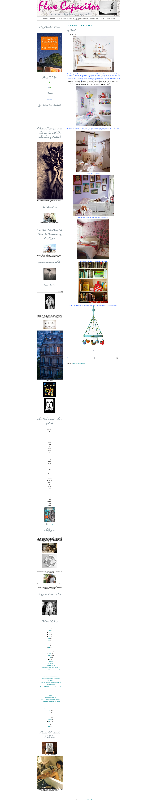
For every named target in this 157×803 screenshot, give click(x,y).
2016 (50, 634)
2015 (50, 636)
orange (99, 34)
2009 (49, 724)
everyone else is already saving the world (50, 676)
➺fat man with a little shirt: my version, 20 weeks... (51, 688)
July (50, 659)
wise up (50, 695)
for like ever (51, 661)
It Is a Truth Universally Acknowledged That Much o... (50, 699)
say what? (51, 705)
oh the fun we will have (51, 693)
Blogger (73, 799)
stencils (109, 34)
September (50, 655)
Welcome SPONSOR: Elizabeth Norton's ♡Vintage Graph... (51, 686)
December (50, 648)
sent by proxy (50, 663)
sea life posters (104, 34)
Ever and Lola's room (88, 34)
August (50, 657)
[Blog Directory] (49, 524)
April (50, 714)
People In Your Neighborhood (65, 18)
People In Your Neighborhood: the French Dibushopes (50, 678)
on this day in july (51, 703)
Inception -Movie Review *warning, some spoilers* (51, 669)
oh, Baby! (71, 30)
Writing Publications (82, 18)
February (50, 719)
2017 (50, 632)
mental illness (94, 18)
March (50, 717)
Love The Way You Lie (51, 684)
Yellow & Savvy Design (89, 799)
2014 (49, 638)
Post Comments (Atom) (79, 363)
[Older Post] (118, 357)
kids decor (95, 34)
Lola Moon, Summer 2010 (50, 665)
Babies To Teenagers (49, 18)
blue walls (82, 34)
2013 (49, 640)
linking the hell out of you (51, 671)
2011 (49, 645)
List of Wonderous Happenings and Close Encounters (50, 701)
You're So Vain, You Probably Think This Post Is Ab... (50, 667)
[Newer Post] (69, 357)
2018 (50, 630)
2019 (50, 628)
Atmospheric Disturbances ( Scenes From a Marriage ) (51, 682)
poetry (103, 18)
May (50, 712)
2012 (49, 642)
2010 (49, 647)
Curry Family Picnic (50, 680)
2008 (49, 726)
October (50, 653)
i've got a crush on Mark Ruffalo (50, 697)
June (50, 710)
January (50, 721)
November (50, 651)
